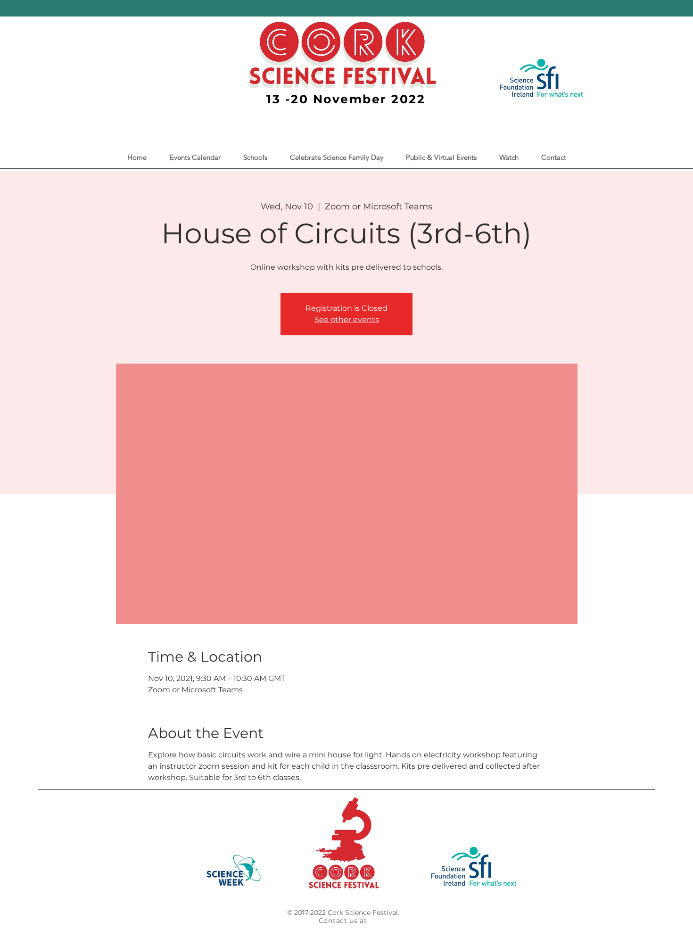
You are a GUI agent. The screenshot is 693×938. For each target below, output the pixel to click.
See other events (346, 319)
